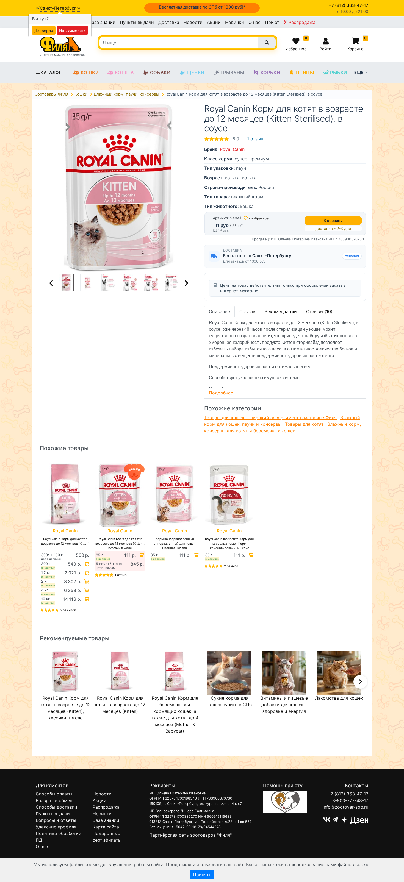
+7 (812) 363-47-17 (348, 794)
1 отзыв (255, 138)
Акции (214, 22)
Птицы (305, 72)
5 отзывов (68, 610)
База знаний (102, 22)
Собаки (160, 72)
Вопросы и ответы (56, 820)
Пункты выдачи (137, 22)
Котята (124, 72)
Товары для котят (305, 424)
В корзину (332, 220)
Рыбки (338, 72)
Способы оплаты (54, 794)
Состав (247, 311)
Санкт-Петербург (58, 8)
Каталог (51, 72)
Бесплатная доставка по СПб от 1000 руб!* (202, 7)
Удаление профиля (56, 827)
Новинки (234, 22)
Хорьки (270, 72)
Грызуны (232, 72)
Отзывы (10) (319, 311)
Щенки (195, 72)
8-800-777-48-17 (350, 800)
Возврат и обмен (54, 800)
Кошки (90, 72)
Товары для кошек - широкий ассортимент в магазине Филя (270, 417)
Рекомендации (281, 311)
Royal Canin (232, 149)
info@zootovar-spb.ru (345, 807)
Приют (272, 22)
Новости (193, 22)
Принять (202, 874)
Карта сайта (106, 827)
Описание (219, 311)
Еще (359, 72)
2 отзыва (231, 566)
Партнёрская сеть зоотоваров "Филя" (190, 835)
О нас (254, 22)
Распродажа (301, 22)
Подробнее (221, 393)
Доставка (168, 22)
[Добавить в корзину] (86, 564)
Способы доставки (56, 807)
